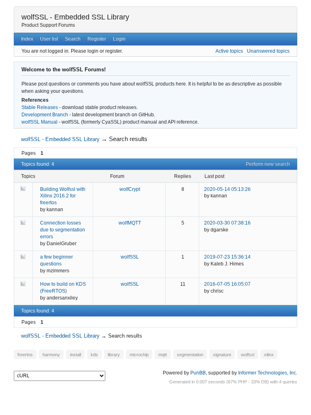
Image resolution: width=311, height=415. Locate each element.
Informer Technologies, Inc (267, 373)
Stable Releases (39, 107)
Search (73, 39)
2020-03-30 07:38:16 (227, 223)
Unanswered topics (268, 51)
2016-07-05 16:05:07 (227, 284)
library (114, 354)
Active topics (229, 51)
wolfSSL (130, 257)
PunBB (198, 373)
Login (119, 39)
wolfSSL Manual (39, 122)
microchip (139, 354)
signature (222, 354)
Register (96, 39)
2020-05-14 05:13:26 (227, 189)
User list (49, 39)
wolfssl (247, 354)
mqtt (162, 354)
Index (27, 39)
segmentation (190, 354)
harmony (51, 354)
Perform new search (268, 164)
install (75, 354)
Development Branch (44, 115)
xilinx (269, 354)
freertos (25, 354)
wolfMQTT (130, 223)
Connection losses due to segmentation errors (62, 230)
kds (94, 354)
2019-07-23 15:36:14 (227, 257)
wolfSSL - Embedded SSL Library (75, 17)
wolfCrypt (129, 189)
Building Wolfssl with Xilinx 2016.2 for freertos (62, 196)
